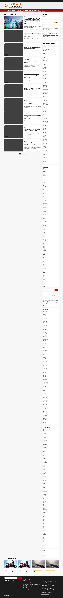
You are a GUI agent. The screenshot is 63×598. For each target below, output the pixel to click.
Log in (44, 552)
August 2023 (45, 93)
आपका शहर (44, 211)
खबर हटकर (44, 225)
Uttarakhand (9, 10)
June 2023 (44, 96)
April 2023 (44, 99)
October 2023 (45, 90)
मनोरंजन (44, 523)
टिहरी (43, 236)
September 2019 (45, 158)
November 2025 (45, 63)
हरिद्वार (44, 285)
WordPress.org (45, 556)
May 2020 (44, 147)
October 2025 (45, 64)
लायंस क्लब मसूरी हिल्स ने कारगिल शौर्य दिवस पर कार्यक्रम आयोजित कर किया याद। (32, 48)
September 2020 (45, 142)
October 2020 (45, 140)
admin (29, 24)
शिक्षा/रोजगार (44, 279)
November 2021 (45, 122)
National (14, 10)
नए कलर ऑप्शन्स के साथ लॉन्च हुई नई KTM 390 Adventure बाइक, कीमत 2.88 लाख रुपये (11, 572)
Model (44, 185)
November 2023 (45, 89)
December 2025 (45, 61)
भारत (43, 261)
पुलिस (44, 258)
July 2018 (44, 160)
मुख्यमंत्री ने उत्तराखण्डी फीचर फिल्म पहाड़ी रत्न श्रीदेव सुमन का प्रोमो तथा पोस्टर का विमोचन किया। (32, 75)
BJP (43, 168)
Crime (43, 10)
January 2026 (45, 60)
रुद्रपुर (44, 272)
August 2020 (45, 143)
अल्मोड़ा (44, 210)
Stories (44, 197)
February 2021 (45, 135)
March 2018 (45, 423)
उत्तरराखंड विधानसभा (45, 217)
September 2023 (45, 92)
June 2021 (44, 129)
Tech (44, 199)
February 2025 (45, 74)
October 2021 (45, 124)
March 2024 (45, 85)
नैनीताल (44, 254)
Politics (44, 451)
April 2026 (44, 56)
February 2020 (45, 151)
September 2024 (45, 78)
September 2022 (45, 369)
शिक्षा (43, 278)
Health (39, 10)
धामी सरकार (44, 251)
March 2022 (45, 117)
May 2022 (44, 114)
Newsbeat (44, 189)
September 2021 (45, 125)
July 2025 (44, 68)
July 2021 (44, 128)
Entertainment (25, 10)
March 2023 (45, 100)
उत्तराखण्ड (44, 480)
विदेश (43, 276)
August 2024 (45, 79)
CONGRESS (44, 172)
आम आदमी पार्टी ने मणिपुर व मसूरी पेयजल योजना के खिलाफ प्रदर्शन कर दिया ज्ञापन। (32, 89)
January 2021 (45, 136)
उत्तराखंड (44, 218)
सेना (43, 282)
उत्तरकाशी (44, 215)
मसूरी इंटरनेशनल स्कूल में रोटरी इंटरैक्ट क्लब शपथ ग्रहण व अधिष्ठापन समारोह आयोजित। (32, 116)
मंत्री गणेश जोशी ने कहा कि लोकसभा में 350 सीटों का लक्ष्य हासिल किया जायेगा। (32, 102)
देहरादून (44, 247)
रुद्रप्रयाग (44, 534)
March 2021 (45, 133)
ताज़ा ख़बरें (44, 240)
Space (44, 455)
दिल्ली (44, 242)
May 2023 (44, 97)
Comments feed (45, 555)
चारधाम (44, 232)
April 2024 (44, 344)
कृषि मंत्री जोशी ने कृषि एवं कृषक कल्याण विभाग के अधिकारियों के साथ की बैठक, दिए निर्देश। (32, 130)
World (44, 206)
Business (44, 171)
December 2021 (45, 121)
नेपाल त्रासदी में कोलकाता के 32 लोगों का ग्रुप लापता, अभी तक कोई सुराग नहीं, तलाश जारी (38, 571)
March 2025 (45, 72)
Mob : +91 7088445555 (7, 595)
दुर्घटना (44, 243)
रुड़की (44, 271)
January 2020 (45, 153)
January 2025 (45, 75)
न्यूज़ (43, 516)
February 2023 (45, 362)
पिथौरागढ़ (44, 257)
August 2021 (45, 387)
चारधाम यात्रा (44, 233)
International (19, 10)
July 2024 (44, 81)
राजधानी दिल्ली (45, 268)
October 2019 (45, 157)
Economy (44, 437)
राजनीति (44, 269)
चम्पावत (44, 229)
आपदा (44, 473)
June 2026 (44, 53)
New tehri (44, 188)
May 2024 (44, 82)
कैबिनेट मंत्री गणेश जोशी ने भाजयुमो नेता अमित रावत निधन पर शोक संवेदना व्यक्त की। (32, 143)
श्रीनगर (44, 541)
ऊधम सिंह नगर (45, 221)
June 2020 (44, 146)
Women (44, 204)
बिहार (43, 260)
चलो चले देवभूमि (45, 491)
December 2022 (45, 104)
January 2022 (45, 380)
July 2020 (44, 405)
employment (45, 179)
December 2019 (45, 154)
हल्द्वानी (44, 286)
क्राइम (44, 224)
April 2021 (44, 132)
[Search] (58, 10)
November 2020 (45, 139)
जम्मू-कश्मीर (44, 235)
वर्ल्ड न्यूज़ (44, 275)
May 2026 (44, 54)
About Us (44, 16)
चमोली (44, 228)
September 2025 (45, 326)
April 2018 (44, 161)
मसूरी (43, 264)
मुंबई (43, 265)
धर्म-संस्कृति (44, 250)
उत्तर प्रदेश (44, 214)
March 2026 (45, 57)
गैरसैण (44, 487)
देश (43, 505)
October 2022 (45, 107)
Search (56, 22)
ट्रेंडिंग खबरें (44, 498)
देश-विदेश (44, 246)
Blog (43, 430)
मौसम (43, 527)
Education (31, 10)
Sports (35, 10)
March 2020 (45, 150)
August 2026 (45, 50)
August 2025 (45, 67)
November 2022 (45, 106)
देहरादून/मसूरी (44, 509)
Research (44, 192)
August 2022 (45, 110)
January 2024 (45, 86)
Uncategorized (45, 462)
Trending (44, 200)
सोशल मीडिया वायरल (45, 283)
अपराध (44, 469)
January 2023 (45, 103)
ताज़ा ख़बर (44, 239)
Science (44, 193)
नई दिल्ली (44, 253)
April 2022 (44, 115)
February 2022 (45, 118)
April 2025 (44, 71)
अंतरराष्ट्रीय (44, 207)
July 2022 (44, 111)
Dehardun (44, 175)
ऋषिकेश (44, 222)
